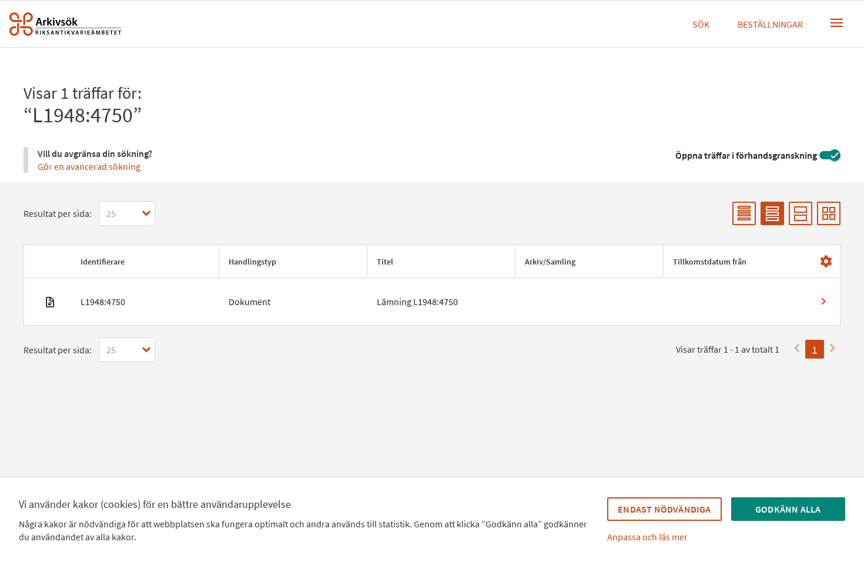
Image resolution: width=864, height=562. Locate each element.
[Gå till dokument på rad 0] (432, 301)
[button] (145, 261)
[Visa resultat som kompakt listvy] (744, 213)
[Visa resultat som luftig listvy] (800, 213)
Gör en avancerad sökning (89, 166)
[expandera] (146, 213)
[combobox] (127, 213)
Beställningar (770, 24)
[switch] (829, 155)
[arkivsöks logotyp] (65, 24)
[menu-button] (837, 23)
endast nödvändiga (664, 509)
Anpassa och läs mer (647, 537)
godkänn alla (788, 509)
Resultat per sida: (58, 213)
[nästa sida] (832, 349)
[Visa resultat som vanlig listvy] (772, 213)
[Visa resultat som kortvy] (828, 213)
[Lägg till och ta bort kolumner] (825, 261)
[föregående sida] (797, 349)
